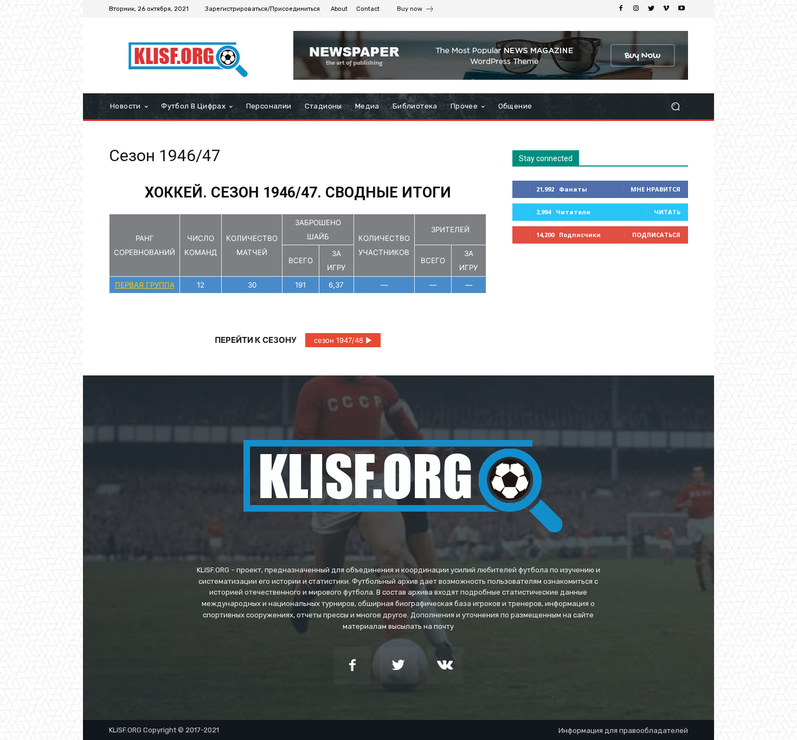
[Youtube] (681, 8)
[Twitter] (651, 8)
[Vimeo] (666, 8)
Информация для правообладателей (623, 730)
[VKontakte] (445, 665)
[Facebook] (620, 8)
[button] (675, 106)
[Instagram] (635, 8)
